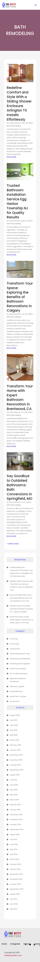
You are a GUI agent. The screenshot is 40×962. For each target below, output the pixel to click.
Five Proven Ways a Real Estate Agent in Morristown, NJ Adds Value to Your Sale (21, 620)
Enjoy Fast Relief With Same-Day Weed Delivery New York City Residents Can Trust (21, 598)
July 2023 (13, 899)
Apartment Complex (18, 696)
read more (11, 157)
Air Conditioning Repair (19, 673)
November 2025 (16, 760)
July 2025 (13, 780)
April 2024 (13, 854)
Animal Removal (16, 691)
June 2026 (14, 725)
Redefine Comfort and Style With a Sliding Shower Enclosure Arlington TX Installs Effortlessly (19, 103)
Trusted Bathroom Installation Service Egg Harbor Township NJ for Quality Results (17, 201)
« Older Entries (13, 543)
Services (27, 944)
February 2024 (15, 864)
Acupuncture (15, 649)
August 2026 (15, 715)
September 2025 (16, 770)
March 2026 (14, 740)
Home (4, 944)
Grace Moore (14, 123)
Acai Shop (14, 639)
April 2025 (13, 795)
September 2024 (16, 829)
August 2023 (15, 894)
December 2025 (16, 755)
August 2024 (15, 834)
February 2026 (15, 745)
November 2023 (16, 879)
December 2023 (16, 874)
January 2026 (15, 750)
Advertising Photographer (20, 663)
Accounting (14, 644)
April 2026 (13, 735)
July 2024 (13, 839)
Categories (15, 944)
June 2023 (14, 904)
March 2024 (14, 859)
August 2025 (15, 775)
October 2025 (15, 765)
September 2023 (16, 889)
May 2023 (13, 909)
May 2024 (13, 849)
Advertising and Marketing (20, 658)
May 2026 (13, 730)
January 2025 (15, 809)
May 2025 (13, 790)
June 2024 (14, 844)
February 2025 (15, 804)
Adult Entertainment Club (20, 653)
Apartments (14, 701)
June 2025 (14, 785)
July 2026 (13, 720)
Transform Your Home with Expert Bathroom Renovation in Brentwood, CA (20, 397)
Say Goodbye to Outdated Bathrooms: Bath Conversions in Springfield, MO (19, 487)
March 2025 (14, 800)
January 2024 (15, 869)
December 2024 (16, 814)
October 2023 (15, 884)
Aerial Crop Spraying (18, 668)
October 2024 (15, 824)
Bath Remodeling (14, 126)
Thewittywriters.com (13, 955)
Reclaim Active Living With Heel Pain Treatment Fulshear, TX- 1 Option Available (21, 609)
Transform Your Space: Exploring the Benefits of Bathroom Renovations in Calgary (20, 297)
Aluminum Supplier (17, 686)
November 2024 (16, 819)
